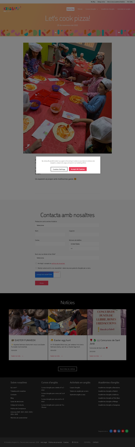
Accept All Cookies (78, 169)
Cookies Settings (59, 169)
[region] (68, 165)
